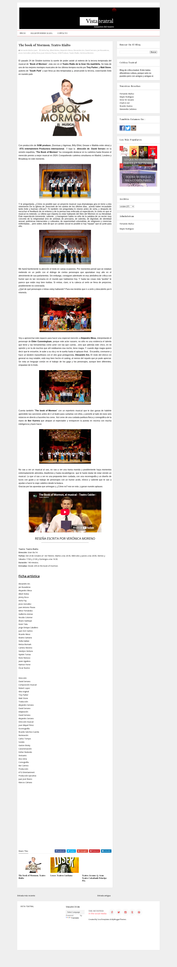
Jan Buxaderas (103, 50)
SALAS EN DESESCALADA (41, 33)
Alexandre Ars (78, 50)
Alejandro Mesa (66, 50)
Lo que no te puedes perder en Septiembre (138, 161)
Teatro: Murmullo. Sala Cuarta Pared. (138, 178)
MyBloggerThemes (119, 919)
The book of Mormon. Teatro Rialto (32, 876)
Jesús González (25, 53)
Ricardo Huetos (126, 106)
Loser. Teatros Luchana (61, 875)
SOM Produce (63, 53)
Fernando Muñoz (127, 93)
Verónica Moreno (87, 53)
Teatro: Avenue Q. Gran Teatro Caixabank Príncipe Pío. (94, 878)
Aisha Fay (45, 50)
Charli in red (124, 103)
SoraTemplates (104, 919)
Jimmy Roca (36, 53)
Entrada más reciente (26, 895)
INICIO (23, 33)
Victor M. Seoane (127, 100)
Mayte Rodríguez (127, 97)
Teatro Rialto (74, 53)
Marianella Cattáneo (128, 109)
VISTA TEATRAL (27, 906)
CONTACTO (62, 33)
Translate (75, 918)
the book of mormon (49, 566)
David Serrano (91, 50)
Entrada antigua (104, 895)
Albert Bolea (54, 50)
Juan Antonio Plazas (49, 53)
